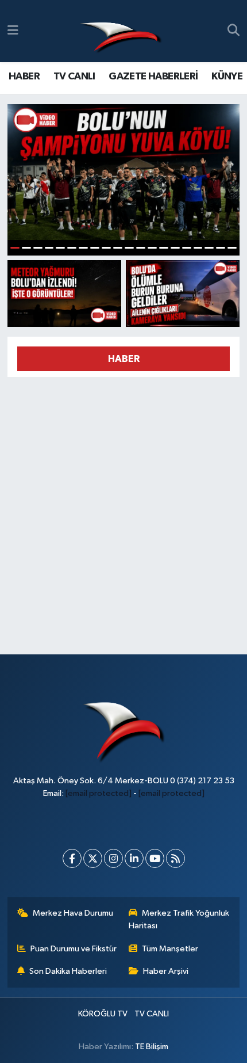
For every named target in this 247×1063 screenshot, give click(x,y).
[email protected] (98, 793)
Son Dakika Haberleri (68, 971)
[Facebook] (72, 858)
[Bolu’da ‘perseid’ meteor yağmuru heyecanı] (64, 293)
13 (152, 248)
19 (220, 248)
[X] (92, 858)
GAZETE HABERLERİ (153, 76)
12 (140, 248)
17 (198, 248)
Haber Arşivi (165, 971)
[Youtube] (154, 858)
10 (117, 248)
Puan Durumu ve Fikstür (73, 948)
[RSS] (175, 858)
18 (209, 248)
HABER (24, 76)
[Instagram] (113, 858)
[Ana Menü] (12, 31)
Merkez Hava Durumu (73, 913)
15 (175, 248)
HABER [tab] (124, 359)
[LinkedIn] (134, 858)
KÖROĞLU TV (103, 1013)
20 (232, 248)
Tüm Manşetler (170, 948)
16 (186, 248)
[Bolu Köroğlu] (121, 31)
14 (163, 248)
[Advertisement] (123, 510)
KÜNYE (226, 76)
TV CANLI (74, 76)
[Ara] (233, 31)
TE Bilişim (151, 1046)
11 (129, 248)
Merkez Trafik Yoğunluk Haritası (179, 919)
